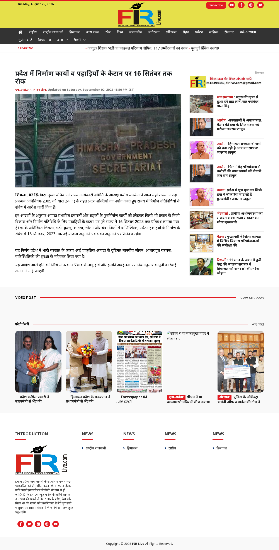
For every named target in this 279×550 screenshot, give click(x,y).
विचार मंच (44, 39)
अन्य (60, 39)
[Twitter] (260, 5)
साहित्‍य (213, 32)
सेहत (186, 32)
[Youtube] (231, 5)
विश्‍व (120, 32)
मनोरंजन (154, 32)
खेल (108, 32)
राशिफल (171, 32)
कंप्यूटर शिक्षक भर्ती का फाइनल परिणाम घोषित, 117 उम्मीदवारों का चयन (128, 48)
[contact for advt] (227, 82)
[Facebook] (241, 5)
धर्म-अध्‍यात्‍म (248, 32)
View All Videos (252, 298)
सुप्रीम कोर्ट (25, 39)
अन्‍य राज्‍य (92, 32)
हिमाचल (74, 32)
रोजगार (229, 32)
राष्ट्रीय (33, 32)
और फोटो (258, 324)
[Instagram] (251, 5)
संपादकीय (135, 32)
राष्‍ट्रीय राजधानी (53, 32)
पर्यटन (199, 32)
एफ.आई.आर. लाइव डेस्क (31, 89)
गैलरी (77, 39)
